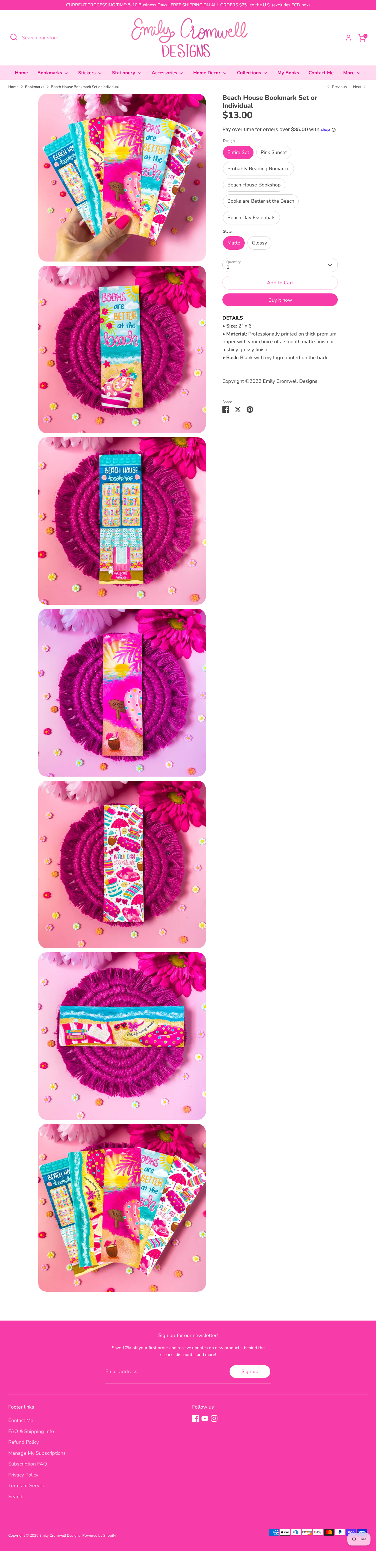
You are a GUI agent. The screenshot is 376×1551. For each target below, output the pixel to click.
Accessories (165, 73)
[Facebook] (195, 1418)
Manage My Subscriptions (37, 1453)
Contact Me (321, 73)
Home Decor (207, 73)
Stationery (124, 73)
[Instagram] (214, 1418)
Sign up (249, 1371)
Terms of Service (26, 1485)
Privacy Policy (23, 1475)
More (349, 73)
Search (15, 1496)
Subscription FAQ (27, 1464)
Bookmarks (50, 73)
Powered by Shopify (99, 1535)
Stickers (87, 73)
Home (21, 73)
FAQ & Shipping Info (31, 1431)
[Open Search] (13, 37)
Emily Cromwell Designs (60, 1535)
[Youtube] (204, 1418)
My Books (288, 73)
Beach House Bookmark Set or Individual (85, 86)
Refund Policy (23, 1442)
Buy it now (280, 300)
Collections (249, 73)
